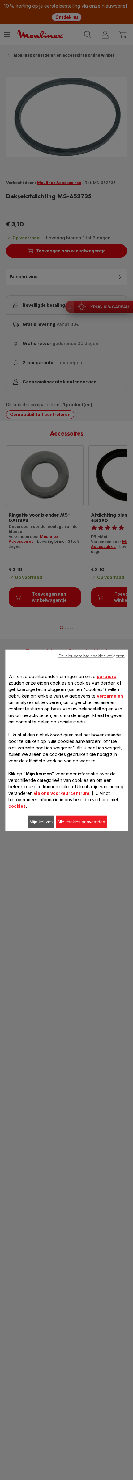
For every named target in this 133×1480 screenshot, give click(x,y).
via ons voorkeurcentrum (61, 792)
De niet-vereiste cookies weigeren (91, 655)
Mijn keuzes (41, 821)
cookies (17, 805)
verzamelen (110, 695)
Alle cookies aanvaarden (81, 821)
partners (106, 676)
